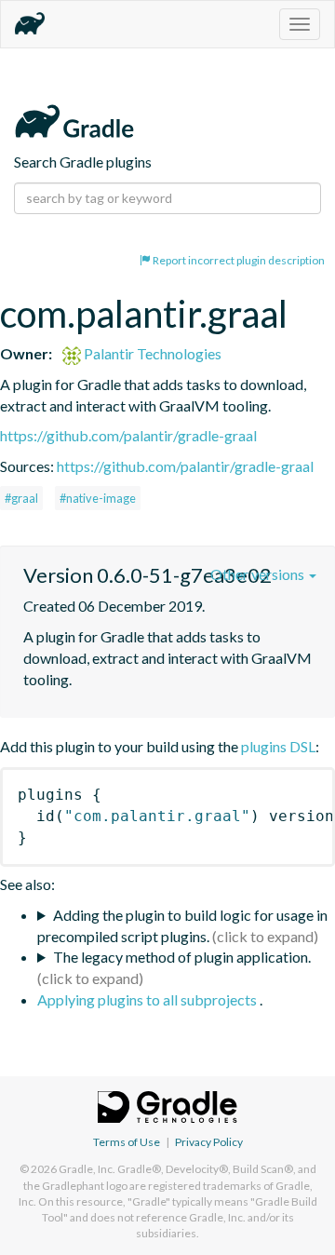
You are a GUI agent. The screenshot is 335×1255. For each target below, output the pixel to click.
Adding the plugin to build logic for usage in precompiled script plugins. (182, 925)
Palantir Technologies (151, 353)
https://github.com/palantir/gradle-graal (128, 435)
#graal (21, 498)
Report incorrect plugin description (238, 260)
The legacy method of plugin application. (182, 956)
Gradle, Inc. (87, 1169)
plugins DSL (278, 746)
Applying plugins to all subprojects (148, 999)
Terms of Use (126, 1142)
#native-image (98, 498)
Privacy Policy (209, 1142)
